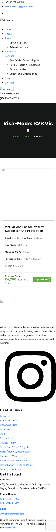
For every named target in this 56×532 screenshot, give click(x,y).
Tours (8, 38)
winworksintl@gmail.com (12, 513)
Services (9, 56)
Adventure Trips (19, 47)
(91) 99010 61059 (9, 503)
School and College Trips (23, 73)
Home (8, 29)
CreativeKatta (10, 527)
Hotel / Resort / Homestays (25, 64)
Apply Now (41, 279)
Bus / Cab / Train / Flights (24, 60)
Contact (9, 82)
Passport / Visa (18, 69)
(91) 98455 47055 (9, 499)
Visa (26, 136)
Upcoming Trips (18, 42)
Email (3, 508)
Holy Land (10, 51)
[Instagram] (30, 376)
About (8, 33)
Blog (7, 78)
